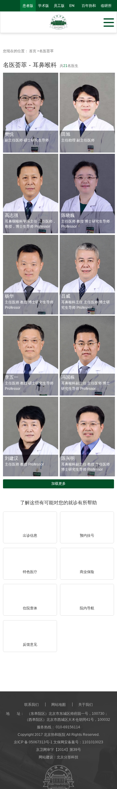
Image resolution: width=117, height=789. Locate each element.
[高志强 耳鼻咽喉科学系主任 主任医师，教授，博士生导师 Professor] (30, 194)
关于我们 (85, 705)
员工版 (59, 6)
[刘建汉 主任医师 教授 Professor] (30, 437)
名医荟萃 (46, 51)
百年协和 (89, 6)
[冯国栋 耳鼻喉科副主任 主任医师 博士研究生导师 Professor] (87, 356)
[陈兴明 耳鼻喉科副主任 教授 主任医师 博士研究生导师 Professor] (87, 438)
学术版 (43, 6)
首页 (32, 51)
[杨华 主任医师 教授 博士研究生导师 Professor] (30, 275)
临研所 (106, 6)
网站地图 (58, 705)
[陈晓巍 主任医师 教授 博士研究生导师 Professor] (87, 194)
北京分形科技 (67, 757)
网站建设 (46, 757)
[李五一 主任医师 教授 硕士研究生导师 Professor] (30, 356)
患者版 (27, 6)
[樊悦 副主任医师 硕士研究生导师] (30, 113)
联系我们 (31, 705)
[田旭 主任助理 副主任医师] (87, 113)
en (71, 6)
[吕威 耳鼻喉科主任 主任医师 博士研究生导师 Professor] (87, 275)
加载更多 (58, 483)
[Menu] (109, 21)
